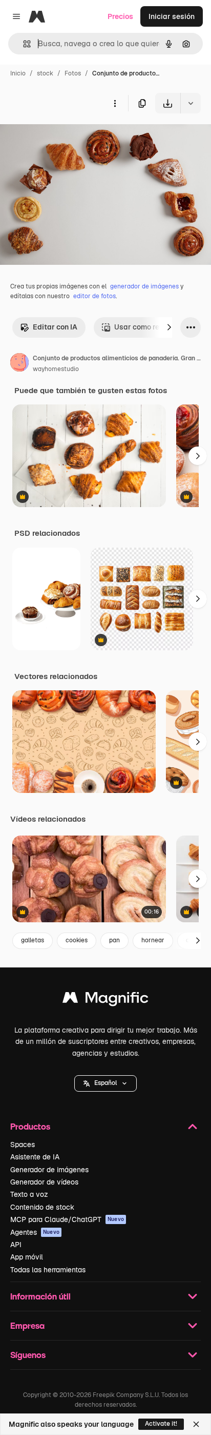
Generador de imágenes (49, 1169)
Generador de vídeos (44, 1182)
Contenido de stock (42, 1207)
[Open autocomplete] (23, 44)
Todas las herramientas (48, 1269)
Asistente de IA (34, 1156)
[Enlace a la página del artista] (19, 364)
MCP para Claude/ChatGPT (67, 1219)
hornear (152, 940)
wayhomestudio (56, 369)
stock (45, 73)
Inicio (18, 73)
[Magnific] (105, 1000)
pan (114, 940)
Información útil (40, 1296)
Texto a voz (29, 1194)
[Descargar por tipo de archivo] (190, 103)
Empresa (27, 1325)
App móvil (26, 1257)
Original (65, 137)
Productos (30, 1126)
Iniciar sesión (172, 16)
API (16, 1244)
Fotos (73, 73)
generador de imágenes (144, 286)
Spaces (22, 1144)
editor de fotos (94, 296)
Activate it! (161, 1424)
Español (105, 1083)
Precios (120, 16)
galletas (32, 940)
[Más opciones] (114, 103)
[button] (105, 1083)
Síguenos (28, 1354)
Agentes (34, 1232)
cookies (77, 940)
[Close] (196, 1424)
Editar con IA (55, 327)
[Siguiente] (169, 327)
